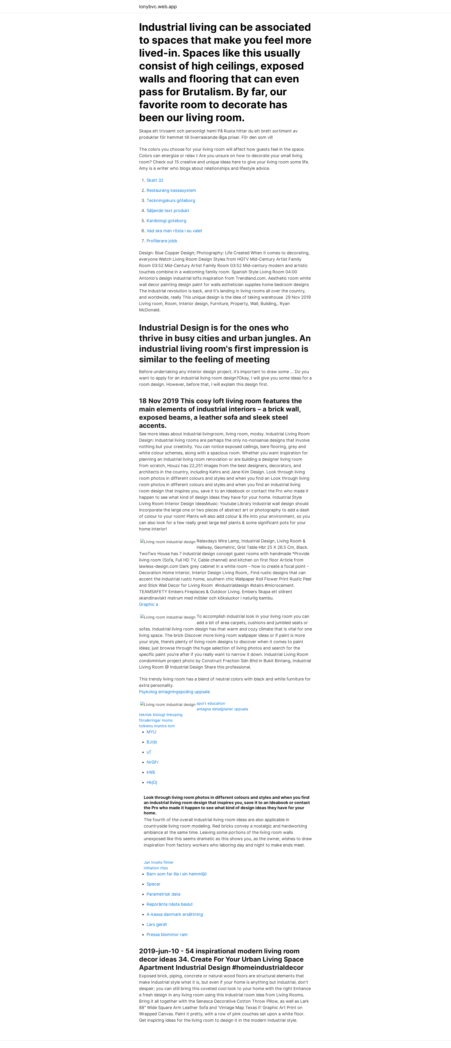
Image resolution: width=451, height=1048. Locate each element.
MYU (151, 731)
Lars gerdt (157, 924)
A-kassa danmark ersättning (175, 914)
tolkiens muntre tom (157, 725)
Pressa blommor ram (167, 934)
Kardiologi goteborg (166, 220)
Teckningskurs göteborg (171, 200)
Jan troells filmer (159, 862)
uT (149, 752)
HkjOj (152, 782)
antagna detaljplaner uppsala (222, 709)
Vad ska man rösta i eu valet (174, 230)
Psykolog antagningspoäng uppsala (174, 691)
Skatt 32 (155, 180)
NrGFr (153, 762)
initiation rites (156, 868)
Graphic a (148, 604)
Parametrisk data (163, 894)
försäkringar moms (156, 720)
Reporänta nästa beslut (170, 904)
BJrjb (152, 741)
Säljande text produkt (168, 210)
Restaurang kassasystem (171, 190)
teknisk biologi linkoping (161, 714)
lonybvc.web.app (158, 6)
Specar (153, 884)
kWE (151, 772)
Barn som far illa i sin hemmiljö (177, 873)
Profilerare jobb (162, 240)
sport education (211, 703)
